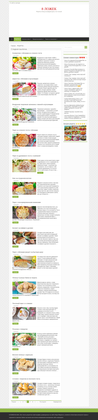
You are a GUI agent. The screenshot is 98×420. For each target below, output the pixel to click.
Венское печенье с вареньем (22, 355)
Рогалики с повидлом (19, 329)
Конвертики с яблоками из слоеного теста (27, 53)
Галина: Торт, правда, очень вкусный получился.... (74, 75)
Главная (12, 39)
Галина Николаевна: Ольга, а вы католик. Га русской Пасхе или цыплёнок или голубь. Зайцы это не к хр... (74, 101)
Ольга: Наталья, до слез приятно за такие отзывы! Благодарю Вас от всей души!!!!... (75, 65)
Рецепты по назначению (50, 39)
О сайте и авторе (15, 3)
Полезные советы (26, 39)
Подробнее (15, 73)
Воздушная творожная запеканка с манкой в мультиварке (32, 104)
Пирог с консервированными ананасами (26, 202)
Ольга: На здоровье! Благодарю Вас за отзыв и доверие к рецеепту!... (75, 61)
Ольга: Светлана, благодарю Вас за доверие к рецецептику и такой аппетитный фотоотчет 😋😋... (74, 85)
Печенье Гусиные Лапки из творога (24, 278)
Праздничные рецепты (38, 39)
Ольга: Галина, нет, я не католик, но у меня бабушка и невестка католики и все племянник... (74, 95)
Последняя (43, 402)
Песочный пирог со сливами (22, 303)
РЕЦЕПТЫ (17, 39)
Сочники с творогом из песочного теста (26, 379)
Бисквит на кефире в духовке (22, 228)
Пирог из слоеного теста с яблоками (25, 130)
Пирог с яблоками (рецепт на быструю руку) (27, 252)
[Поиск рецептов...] (86, 47)
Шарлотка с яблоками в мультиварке (25, 79)
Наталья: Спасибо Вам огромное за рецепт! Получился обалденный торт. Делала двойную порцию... (74, 71)
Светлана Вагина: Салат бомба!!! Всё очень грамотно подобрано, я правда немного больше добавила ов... (74, 117)
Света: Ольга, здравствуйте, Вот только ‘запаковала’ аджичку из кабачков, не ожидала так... (73, 90)
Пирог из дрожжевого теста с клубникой (26, 156)
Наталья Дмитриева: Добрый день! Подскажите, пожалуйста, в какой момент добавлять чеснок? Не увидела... (74, 107)
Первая (14, 402)
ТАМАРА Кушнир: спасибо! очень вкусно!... (73, 112)
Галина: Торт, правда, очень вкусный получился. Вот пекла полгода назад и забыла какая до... (75, 79)
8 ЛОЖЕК (49, 9)
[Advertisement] (49, 24)
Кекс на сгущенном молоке (21, 178)
